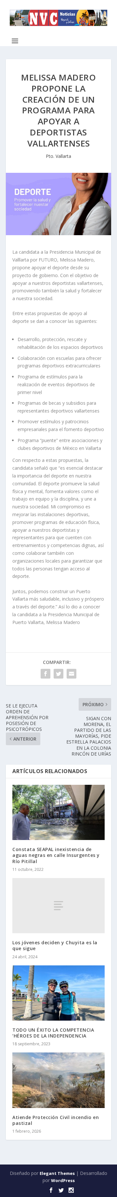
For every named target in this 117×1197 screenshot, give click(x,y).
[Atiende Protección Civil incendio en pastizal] (58, 1080)
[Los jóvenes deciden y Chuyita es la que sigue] (58, 905)
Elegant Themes (57, 1173)
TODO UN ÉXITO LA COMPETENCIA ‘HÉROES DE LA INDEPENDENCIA (53, 1033)
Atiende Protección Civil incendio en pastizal (55, 1120)
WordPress (63, 1180)
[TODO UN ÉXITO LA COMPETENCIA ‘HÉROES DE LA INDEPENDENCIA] (58, 993)
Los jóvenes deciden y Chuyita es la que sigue (55, 945)
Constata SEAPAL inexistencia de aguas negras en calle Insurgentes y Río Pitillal (56, 855)
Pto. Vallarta (58, 156)
